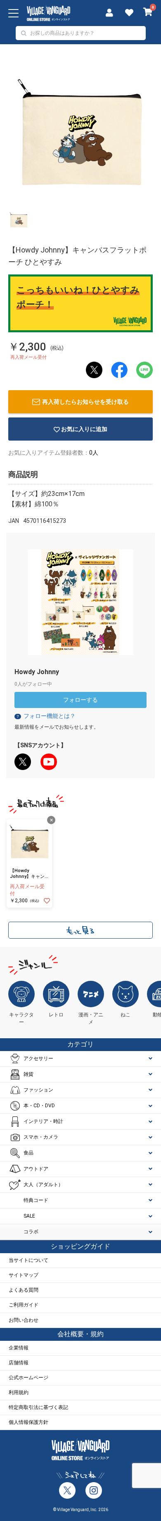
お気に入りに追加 (84, 429)
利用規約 (18, 1392)
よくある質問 (23, 1290)
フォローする (80, 699)
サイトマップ (23, 1275)
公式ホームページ (28, 1377)
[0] (148, 13)
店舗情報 (18, 1363)
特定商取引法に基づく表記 (38, 1407)
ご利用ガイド (23, 1305)
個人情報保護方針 (28, 1422)
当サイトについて (28, 1260)
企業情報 (18, 1348)
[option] (80, 133)
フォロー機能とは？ (46, 716)
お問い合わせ (23, 1320)
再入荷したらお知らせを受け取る (85, 401)
